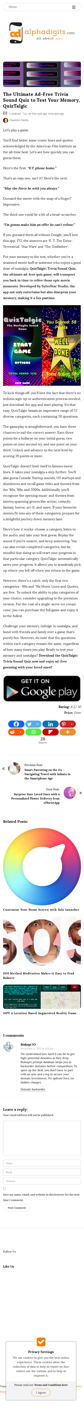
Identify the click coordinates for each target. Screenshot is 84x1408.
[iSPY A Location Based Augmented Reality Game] (42, 997)
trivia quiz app (56, 113)
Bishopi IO (28, 1044)
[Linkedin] (50, 724)
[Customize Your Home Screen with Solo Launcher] (42, 866)
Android (16, 113)
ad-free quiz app (37, 113)
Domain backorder (33, 1089)
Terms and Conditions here (51, 1385)
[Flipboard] (50, 732)
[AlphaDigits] (42, 32)
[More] (68, 732)
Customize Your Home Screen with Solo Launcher (41, 909)
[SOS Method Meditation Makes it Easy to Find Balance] (42, 942)
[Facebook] (16, 724)
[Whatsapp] (33, 732)
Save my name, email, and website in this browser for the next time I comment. (41, 1197)
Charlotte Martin (18, 120)
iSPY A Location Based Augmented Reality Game (40, 1013)
